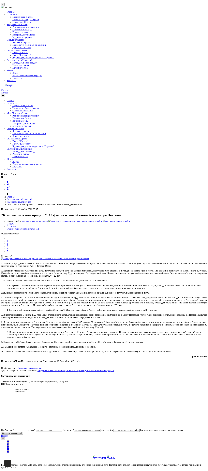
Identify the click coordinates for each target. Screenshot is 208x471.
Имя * (32, 430)
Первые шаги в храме (22, 17)
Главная (10, 12)
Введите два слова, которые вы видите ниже (161, 430)
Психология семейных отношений (29, 45)
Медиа (10, 70)
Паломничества (20, 68)
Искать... (5, 174)
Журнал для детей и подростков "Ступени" (33, 57)
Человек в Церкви (21, 42)
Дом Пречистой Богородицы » (99, 370)
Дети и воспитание (21, 47)
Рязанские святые (20, 65)
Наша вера (12, 14)
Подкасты (17, 78)
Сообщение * (7, 430)
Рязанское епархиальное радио (27, 75)
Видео (15, 73)
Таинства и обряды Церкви (25, 19)
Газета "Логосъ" (20, 52)
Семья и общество (15, 40)
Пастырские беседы (22, 29)
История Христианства (23, 35)
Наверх (4, 436)
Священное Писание (22, 22)
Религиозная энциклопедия (25, 27)
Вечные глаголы (20, 32)
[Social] (7, 182)
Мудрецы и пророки (22, 37)
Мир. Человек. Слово (17, 24)
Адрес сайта (107, 430)
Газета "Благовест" (21, 55)
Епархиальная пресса (17, 50)
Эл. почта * (68, 430)
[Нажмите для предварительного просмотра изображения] (45, 258)
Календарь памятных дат (24, 63)
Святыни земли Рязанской (19, 60)
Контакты (11, 80)
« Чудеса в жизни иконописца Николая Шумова (60, 370)
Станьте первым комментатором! (23, 229)
